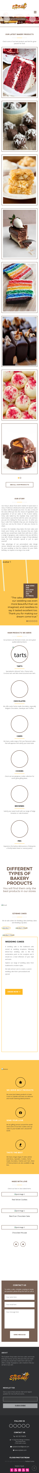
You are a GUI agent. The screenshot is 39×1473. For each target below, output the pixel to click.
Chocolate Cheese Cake (19, 252)
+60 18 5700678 (20, 1436)
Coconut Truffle (19, 145)
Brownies (19, 806)
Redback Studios (29, 1461)
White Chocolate (19, 198)
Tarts (19, 666)
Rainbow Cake (19, 306)
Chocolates (19, 701)
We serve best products (19, 1090)
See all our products (19, 485)
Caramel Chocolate (19, 467)
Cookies (19, 771)
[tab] (6, 928)
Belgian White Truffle (19, 414)
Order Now (13, 992)
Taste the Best (14, 1152)
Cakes (19, 736)
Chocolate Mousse (19, 1233)
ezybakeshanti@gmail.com (20, 1447)
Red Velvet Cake (19, 91)
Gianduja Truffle (19, 360)
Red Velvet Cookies (19, 1200)
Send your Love (14, 1120)
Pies (19, 841)
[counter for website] (19, 1470)
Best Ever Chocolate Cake (19, 1216)
